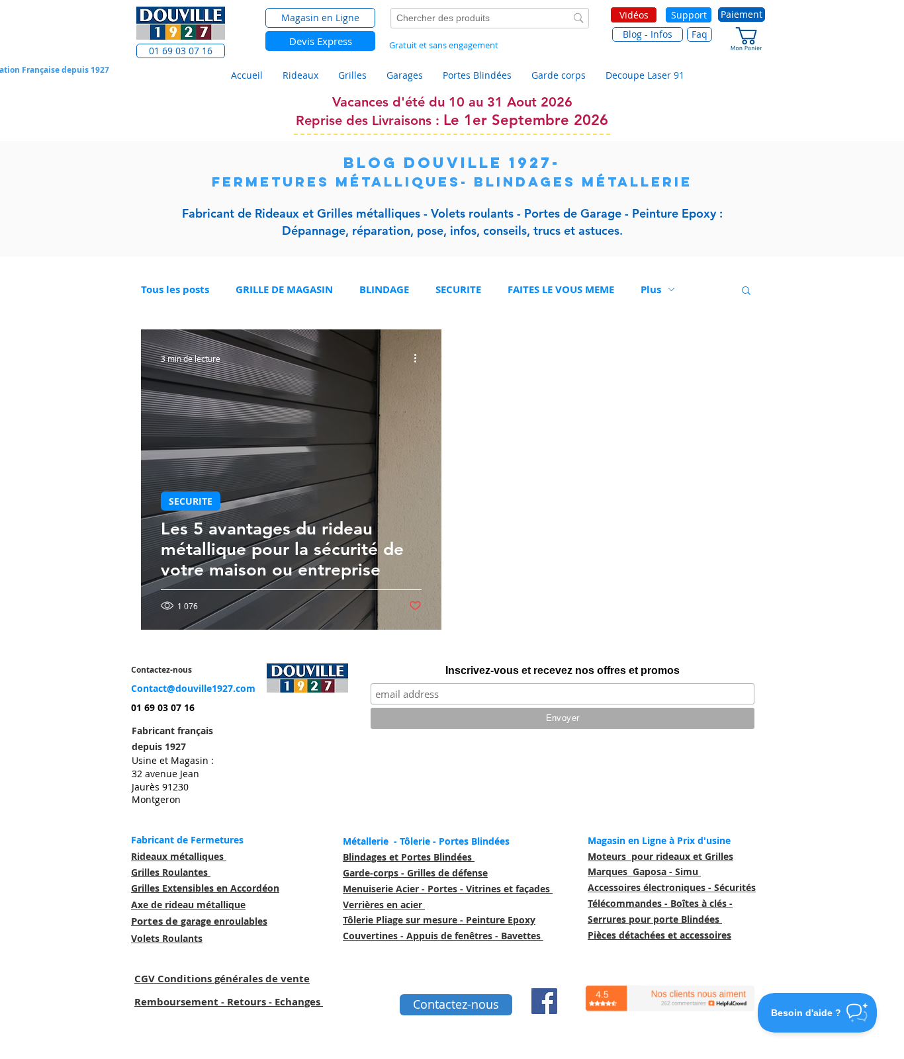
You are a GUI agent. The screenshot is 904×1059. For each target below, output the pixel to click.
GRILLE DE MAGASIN (284, 289)
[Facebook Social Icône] (544, 1001)
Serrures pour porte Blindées (655, 919)
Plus (651, 289)
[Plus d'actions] (420, 358)
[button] (180, 51)
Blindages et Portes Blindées (409, 857)
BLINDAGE (384, 289)
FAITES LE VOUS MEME (561, 289)
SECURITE (458, 289)
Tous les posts (175, 289)
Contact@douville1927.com (193, 688)
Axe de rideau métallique (188, 904)
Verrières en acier (384, 904)
